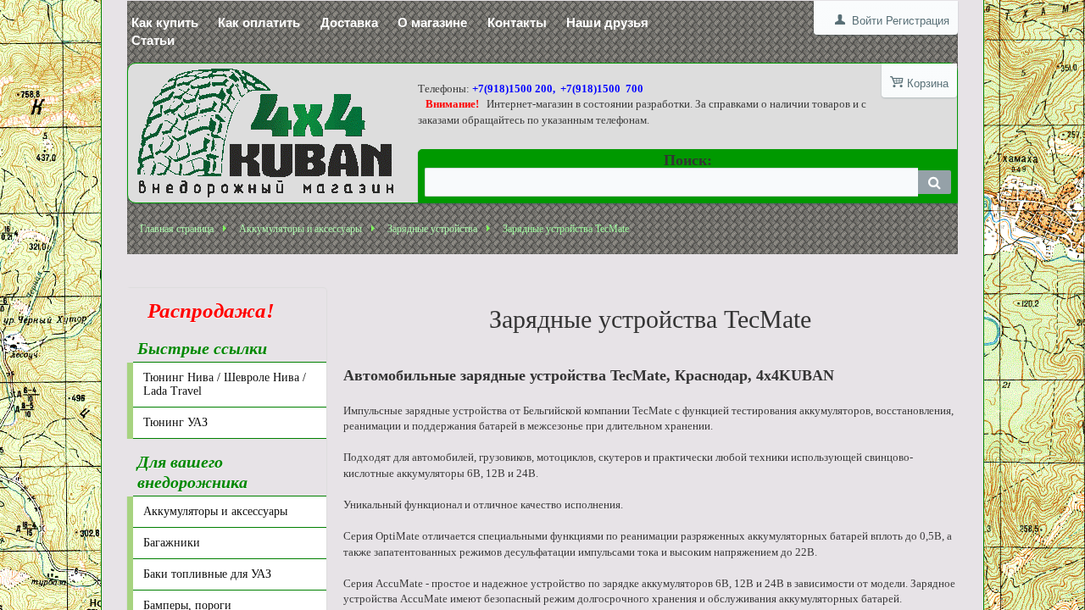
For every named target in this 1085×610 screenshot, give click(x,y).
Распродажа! (206, 310)
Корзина (928, 83)
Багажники (171, 542)
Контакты (517, 22)
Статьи (153, 40)
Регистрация (917, 20)
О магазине (432, 22)
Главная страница (177, 229)
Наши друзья (607, 22)
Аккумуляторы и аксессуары (300, 229)
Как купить (164, 22)
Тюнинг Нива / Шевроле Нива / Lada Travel (224, 384)
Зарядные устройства (432, 229)
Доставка (349, 22)
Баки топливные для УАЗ (207, 574)
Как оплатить (259, 22)
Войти (867, 20)
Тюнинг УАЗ (175, 422)
